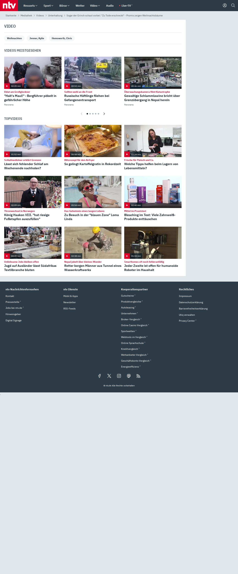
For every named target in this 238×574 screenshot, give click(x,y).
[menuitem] (36, 5)
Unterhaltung (55, 15)
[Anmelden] (225, 5)
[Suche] (233, 5)
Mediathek (26, 15)
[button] (32, 289)
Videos (40, 15)
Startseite (11, 15)
